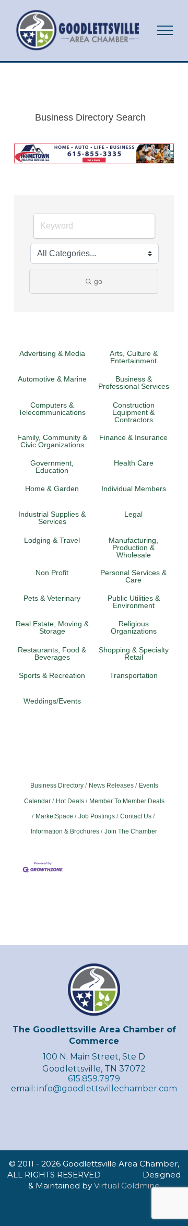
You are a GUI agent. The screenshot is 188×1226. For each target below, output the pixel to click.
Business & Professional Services (133, 382)
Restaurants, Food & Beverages (52, 653)
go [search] (98, 281)
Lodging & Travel (52, 540)
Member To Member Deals (126, 801)
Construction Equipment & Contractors (133, 412)
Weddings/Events (52, 701)
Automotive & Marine (52, 379)
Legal (133, 514)
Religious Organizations (134, 627)
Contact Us (135, 816)
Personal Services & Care (133, 576)
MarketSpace (54, 816)
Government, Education (52, 466)
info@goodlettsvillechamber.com (107, 1088)
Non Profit (52, 572)
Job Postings (96, 816)
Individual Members (133, 488)
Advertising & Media (52, 353)
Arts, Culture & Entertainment (134, 357)
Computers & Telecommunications (52, 408)
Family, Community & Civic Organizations (52, 441)
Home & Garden (52, 488)
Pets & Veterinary (52, 598)
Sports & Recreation (52, 675)
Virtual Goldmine (127, 1186)
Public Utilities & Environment (134, 601)
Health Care (134, 463)
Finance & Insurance (133, 437)
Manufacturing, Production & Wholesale (133, 547)
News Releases (111, 785)
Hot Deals (70, 801)
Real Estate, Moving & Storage (52, 627)
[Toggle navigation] (165, 30)
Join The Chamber (130, 831)
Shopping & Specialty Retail (134, 653)
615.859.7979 (94, 1079)
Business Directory (57, 785)
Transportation (134, 675)
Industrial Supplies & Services (52, 517)
